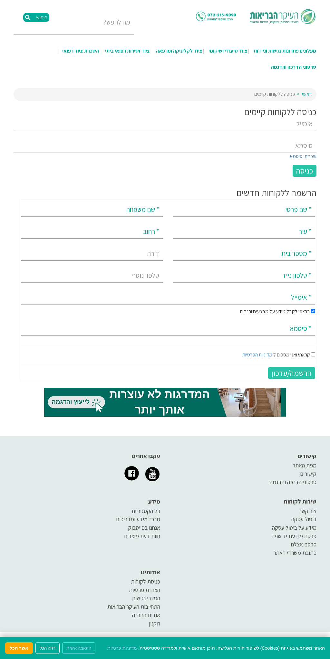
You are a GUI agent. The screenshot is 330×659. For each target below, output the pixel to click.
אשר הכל (19, 648)
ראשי (307, 94)
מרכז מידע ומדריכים (138, 519)
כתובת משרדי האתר (294, 552)
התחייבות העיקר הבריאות (133, 606)
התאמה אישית (78, 648)
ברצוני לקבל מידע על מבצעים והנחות (275, 311)
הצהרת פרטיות (144, 590)
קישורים (308, 473)
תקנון (154, 623)
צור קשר (307, 511)
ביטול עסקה (303, 519)
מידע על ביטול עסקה (294, 527)
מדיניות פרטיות (122, 648)
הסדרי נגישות (146, 598)
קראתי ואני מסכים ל (276, 354)
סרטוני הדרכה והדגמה (293, 67)
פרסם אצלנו (303, 544)
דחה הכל (47, 648)
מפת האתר (304, 465)
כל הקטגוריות (145, 511)
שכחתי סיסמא (303, 156)
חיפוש (41, 17)
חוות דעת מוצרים (142, 536)
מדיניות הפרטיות (257, 354)
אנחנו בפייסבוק (144, 527)
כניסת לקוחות (145, 581)
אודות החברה (146, 615)
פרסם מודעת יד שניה (294, 536)
